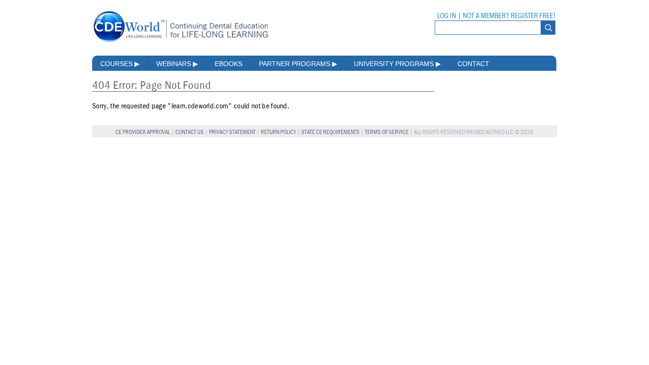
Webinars (177, 63)
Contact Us (189, 132)
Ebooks (228, 63)
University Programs (397, 63)
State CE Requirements (330, 132)
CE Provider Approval (142, 132)
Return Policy (278, 132)
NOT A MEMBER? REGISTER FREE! (509, 15)
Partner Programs (298, 63)
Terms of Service (387, 132)
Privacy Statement (232, 132)
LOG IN (446, 15)
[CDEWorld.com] (180, 41)
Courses (120, 63)
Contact (473, 63)
